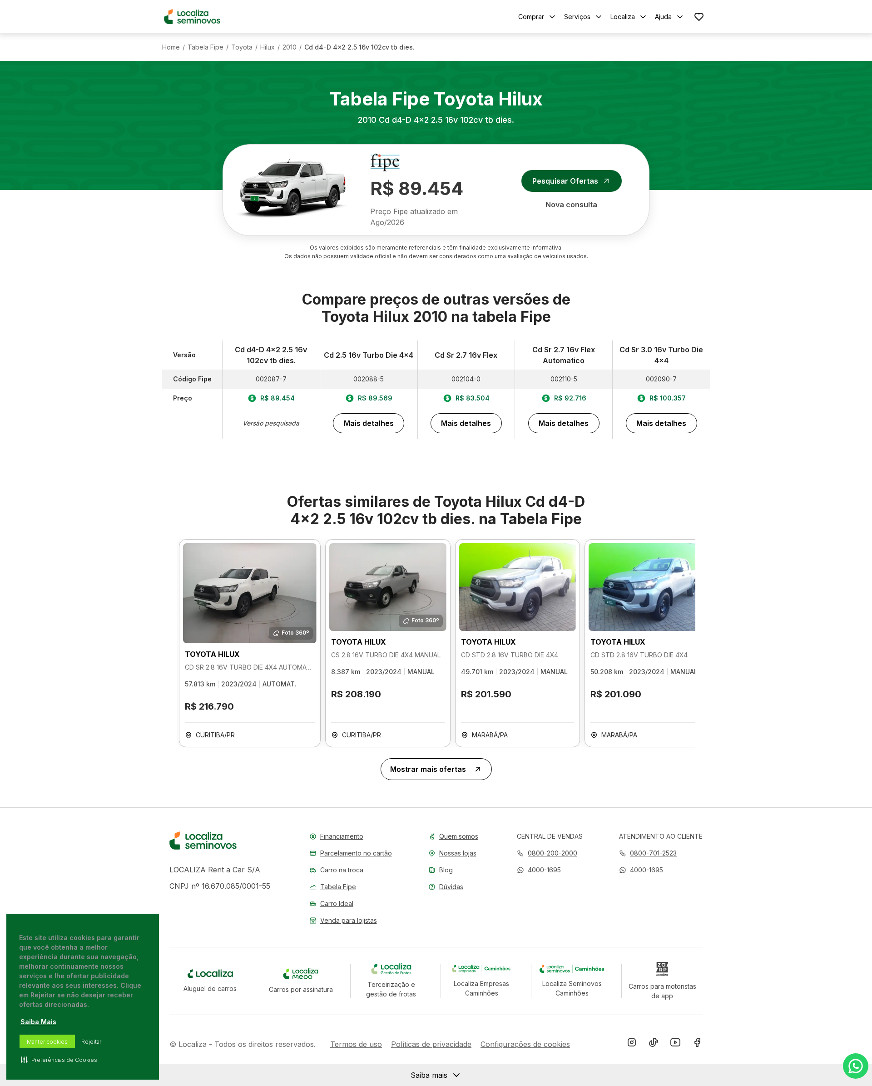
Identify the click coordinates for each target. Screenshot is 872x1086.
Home (171, 47)
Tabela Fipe (205, 47)
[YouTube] (675, 1044)
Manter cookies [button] (47, 1041)
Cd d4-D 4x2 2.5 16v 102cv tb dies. (359, 47)
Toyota (242, 47)
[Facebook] (697, 1044)
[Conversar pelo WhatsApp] (855, 1066)
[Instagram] (631, 1044)
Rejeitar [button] (91, 1041)
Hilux (267, 47)
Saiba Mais (38, 1022)
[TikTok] (653, 1044)
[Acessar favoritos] (699, 17)
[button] (539, 870)
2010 (289, 47)
